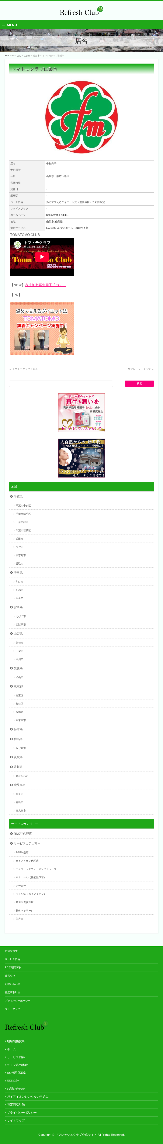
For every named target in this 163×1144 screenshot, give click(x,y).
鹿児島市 (21, 810)
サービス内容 (12, 959)
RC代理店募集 (13, 967)
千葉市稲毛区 (23, 513)
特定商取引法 (12, 992)
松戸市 (19, 547)
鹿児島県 (20, 785)
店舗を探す (11, 950)
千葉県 (18, 496)
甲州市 (19, 659)
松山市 (19, 677)
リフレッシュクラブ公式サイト (76, 1134)
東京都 (18, 686)
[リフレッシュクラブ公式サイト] (82, 12)
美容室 (19, 918)
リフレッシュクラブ (141, 369)
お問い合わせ (12, 984)
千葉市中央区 (23, 505)
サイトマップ (12, 1009)
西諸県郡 (21, 624)
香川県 (18, 767)
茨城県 (18, 757)
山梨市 (50, 221)
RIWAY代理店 (23, 833)
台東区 (19, 695)
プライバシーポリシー (17, 1000)
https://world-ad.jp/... (57, 214)
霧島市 (19, 802)
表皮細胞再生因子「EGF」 (45, 285)
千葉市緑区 (22, 522)
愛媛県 (18, 668)
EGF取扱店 (52, 227)
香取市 (19, 563)
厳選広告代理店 (25, 902)
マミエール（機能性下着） (75, 227)
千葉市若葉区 (23, 530)
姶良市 (19, 794)
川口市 (19, 581)
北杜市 (19, 642)
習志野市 (21, 555)
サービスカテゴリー (27, 843)
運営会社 (10, 975)
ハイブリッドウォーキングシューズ (36, 869)
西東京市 (21, 720)
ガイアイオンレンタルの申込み (28, 1096)
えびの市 (21, 616)
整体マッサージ (25, 910)
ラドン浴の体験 (17, 1065)
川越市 (19, 589)
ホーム (11, 1049)
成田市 (19, 538)
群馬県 (18, 739)
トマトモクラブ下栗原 (23, 369)
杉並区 (19, 703)
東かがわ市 (22, 776)
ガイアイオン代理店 (27, 860)
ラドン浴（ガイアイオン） (31, 893)
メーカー (21, 885)
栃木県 (18, 729)
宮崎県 (18, 607)
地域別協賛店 (16, 1041)
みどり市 (21, 748)
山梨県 (59, 221)
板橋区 (19, 712)
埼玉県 (18, 572)
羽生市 (19, 598)
